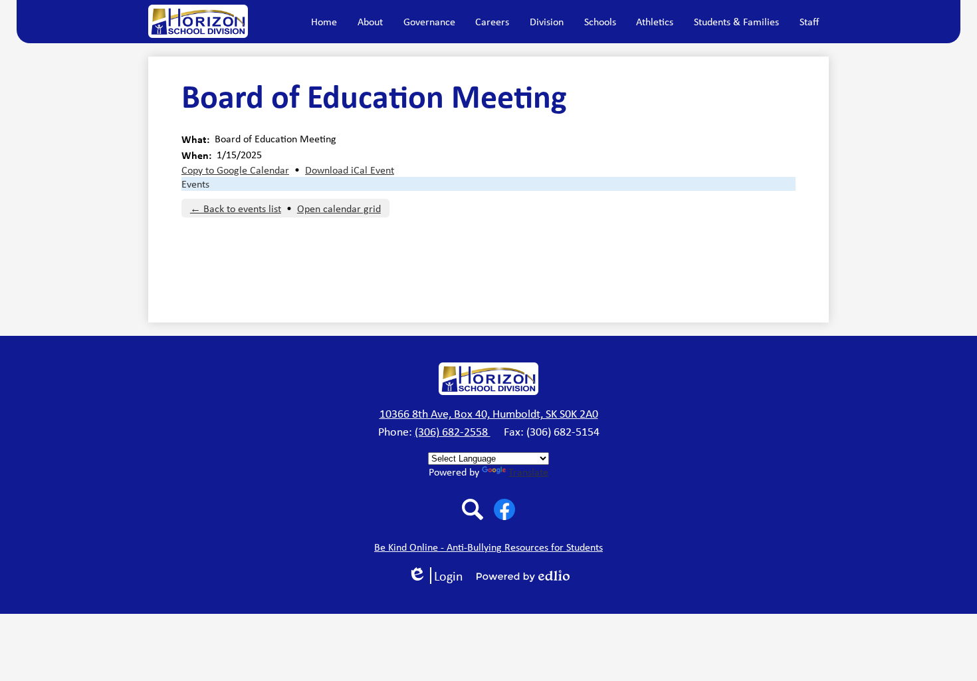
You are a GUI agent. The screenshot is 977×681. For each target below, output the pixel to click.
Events (195, 184)
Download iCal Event (349, 170)
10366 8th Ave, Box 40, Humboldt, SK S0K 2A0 (489, 414)
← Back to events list (235, 208)
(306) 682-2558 (452, 432)
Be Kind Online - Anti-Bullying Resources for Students (488, 547)
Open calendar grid (339, 208)
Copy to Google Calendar (235, 170)
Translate (528, 472)
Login (440, 575)
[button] (370, 21)
